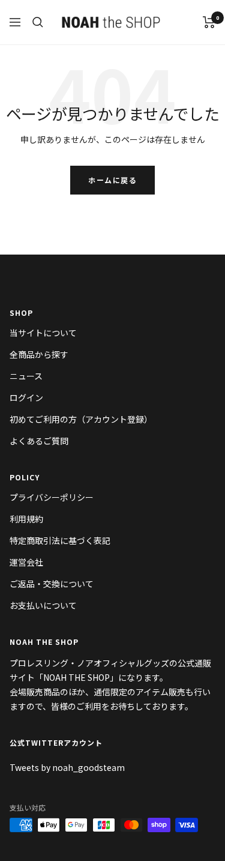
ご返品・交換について (52, 584)
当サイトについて (43, 333)
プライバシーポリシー (52, 497)
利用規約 (26, 519)
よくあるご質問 (39, 441)
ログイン (26, 397)
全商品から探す (39, 354)
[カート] (209, 22)
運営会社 (26, 562)
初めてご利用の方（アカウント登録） (81, 419)
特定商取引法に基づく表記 (60, 540)
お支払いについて (43, 605)
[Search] (37, 22)
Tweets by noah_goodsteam (67, 767)
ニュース (26, 376)
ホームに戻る (112, 180)
